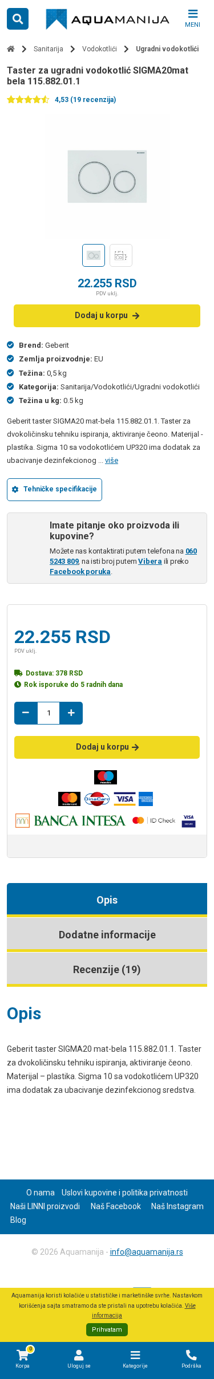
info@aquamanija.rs (146, 1251)
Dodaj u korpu (101, 315)
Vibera (150, 561)
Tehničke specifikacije (60, 489)
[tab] (107, 900)
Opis (107, 900)
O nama (40, 1192)
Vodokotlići (99, 49)
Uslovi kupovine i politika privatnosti (125, 1192)
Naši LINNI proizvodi (45, 1206)
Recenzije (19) (107, 969)
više (111, 460)
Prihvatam (107, 1329)
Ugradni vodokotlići (167, 49)
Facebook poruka (80, 571)
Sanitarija (48, 49)
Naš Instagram (177, 1206)
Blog (18, 1220)
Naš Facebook (116, 1206)
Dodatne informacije (107, 935)
